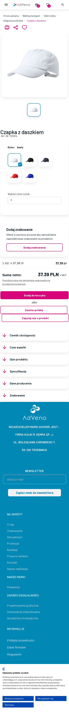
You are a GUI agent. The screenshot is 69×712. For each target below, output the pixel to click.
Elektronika (49, 15)
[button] (62, 5)
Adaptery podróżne (13, 20)
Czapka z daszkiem (36, 20)
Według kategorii (31, 15)
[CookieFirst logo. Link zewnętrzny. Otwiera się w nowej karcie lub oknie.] (4, 669)
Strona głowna (11, 15)
